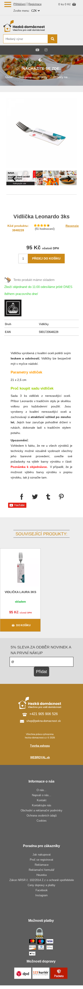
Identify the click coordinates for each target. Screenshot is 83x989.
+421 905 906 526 (43, 714)
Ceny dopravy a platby (41, 885)
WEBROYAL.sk (40, 757)
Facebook (42, 890)
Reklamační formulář (41, 869)
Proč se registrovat (41, 859)
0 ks (61, 4)
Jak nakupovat (42, 854)
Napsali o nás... (41, 795)
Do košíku (23, 625)
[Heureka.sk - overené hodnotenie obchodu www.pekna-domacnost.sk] (70, 39)
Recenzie (72, 225)
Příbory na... (61, 77)
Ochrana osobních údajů (42, 815)
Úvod (8, 77)
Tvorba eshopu (40, 745)
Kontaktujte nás (41, 805)
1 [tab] (38, 179)
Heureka (41, 875)
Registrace (35, 4)
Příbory (42, 77)
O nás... (42, 790)
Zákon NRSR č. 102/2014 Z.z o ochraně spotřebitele (41, 880)
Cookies (42, 820)
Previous (14, 178)
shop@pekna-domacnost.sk (43, 720)
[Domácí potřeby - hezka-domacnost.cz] (30, 26)
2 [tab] (45, 179)
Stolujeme (25, 77)
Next (69, 178)
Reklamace (42, 864)
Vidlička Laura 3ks (20, 592)
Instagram (41, 895)
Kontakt (41, 800)
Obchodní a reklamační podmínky (41, 810)
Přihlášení (19, 4)
